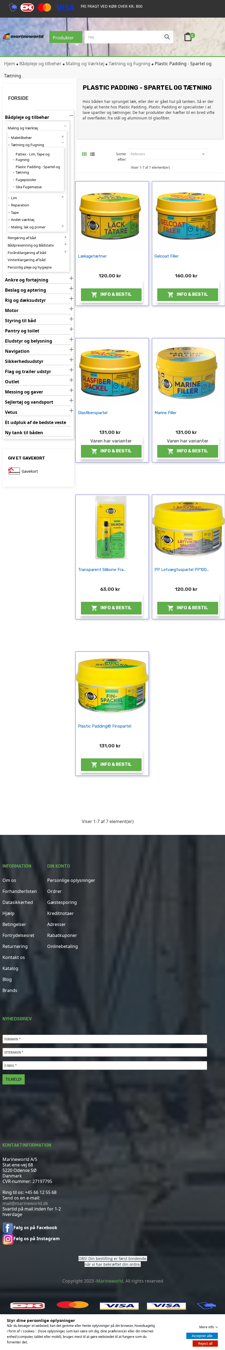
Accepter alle (202, 1335)
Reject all (205, 1343)
